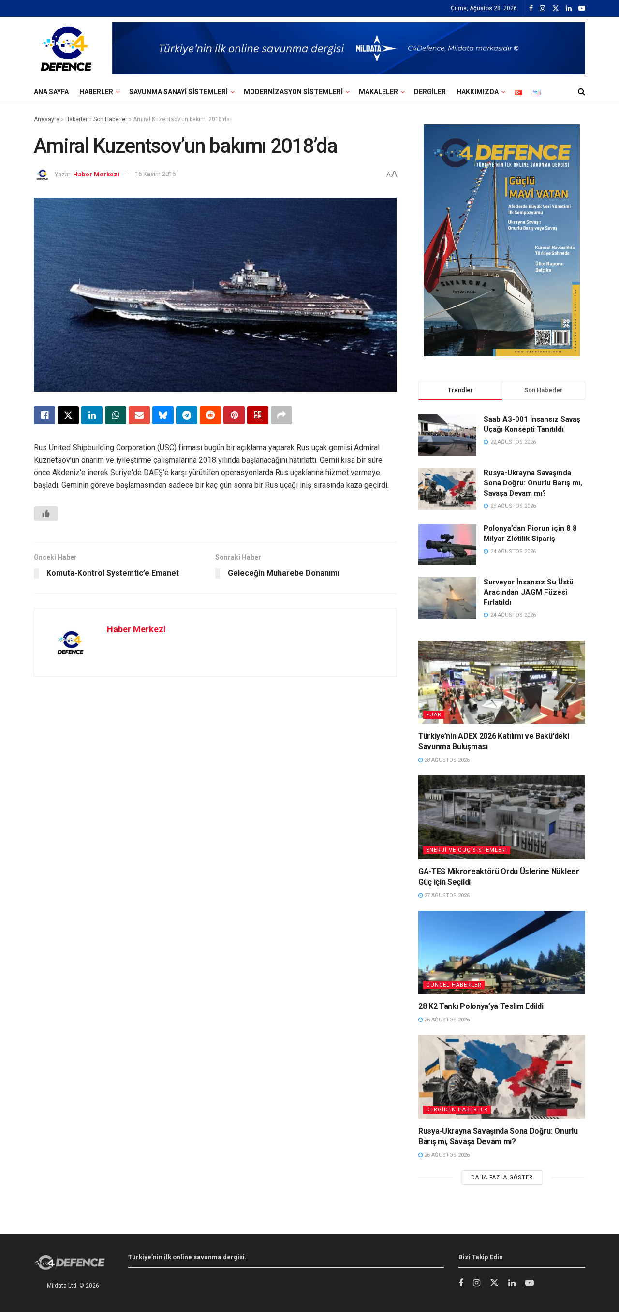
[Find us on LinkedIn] (569, 8)
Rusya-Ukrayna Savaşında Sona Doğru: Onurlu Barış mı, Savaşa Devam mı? (533, 482)
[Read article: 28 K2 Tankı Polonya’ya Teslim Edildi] (501, 952)
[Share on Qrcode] (257, 415)
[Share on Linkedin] (92, 415)
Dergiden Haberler (457, 1110)
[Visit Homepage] (66, 48)
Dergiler (430, 92)
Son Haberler (110, 119)
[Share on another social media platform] (281, 415)
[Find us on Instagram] (542, 8)
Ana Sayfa (51, 92)
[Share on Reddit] (210, 415)
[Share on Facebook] (44, 415)
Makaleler (378, 92)
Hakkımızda (478, 92)
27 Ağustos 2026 (446, 895)
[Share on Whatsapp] (115, 415)
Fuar (434, 715)
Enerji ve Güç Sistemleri (466, 850)
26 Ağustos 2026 (446, 1020)
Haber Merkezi (96, 173)
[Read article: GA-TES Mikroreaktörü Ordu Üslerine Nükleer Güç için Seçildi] (501, 817)
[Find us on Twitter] (555, 8)
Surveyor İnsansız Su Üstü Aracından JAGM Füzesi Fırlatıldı (529, 592)
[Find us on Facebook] (531, 8)
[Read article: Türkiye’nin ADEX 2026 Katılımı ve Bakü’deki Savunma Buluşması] (501, 682)
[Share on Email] (139, 415)
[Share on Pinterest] (234, 415)
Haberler (96, 92)
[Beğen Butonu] (46, 513)
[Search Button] (581, 92)
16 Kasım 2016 (155, 173)
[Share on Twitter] (68, 415)
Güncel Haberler (454, 985)
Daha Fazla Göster (502, 1177)
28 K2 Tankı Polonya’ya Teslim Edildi (480, 1006)
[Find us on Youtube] (581, 8)
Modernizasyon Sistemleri (293, 92)
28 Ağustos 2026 (446, 760)
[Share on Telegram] (186, 415)
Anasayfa (46, 119)
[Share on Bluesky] (163, 415)
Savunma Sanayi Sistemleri (178, 92)
